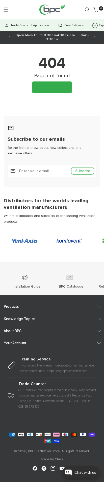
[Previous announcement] (9, 37)
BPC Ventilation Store (44, 451)
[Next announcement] (94, 37)
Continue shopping (52, 87)
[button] (5, 9)
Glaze (59, 459)
